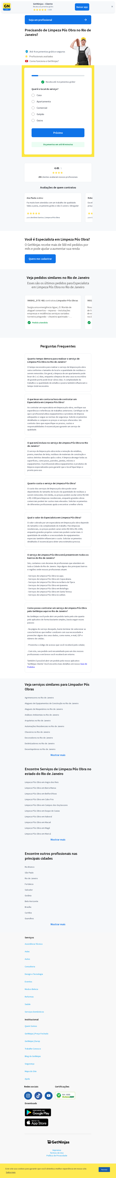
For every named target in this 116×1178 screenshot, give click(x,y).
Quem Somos (31, 1026)
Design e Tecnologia (34, 974)
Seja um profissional (40, 20)
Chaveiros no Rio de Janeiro (37, 732)
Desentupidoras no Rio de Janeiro (40, 749)
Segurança (29, 1063)
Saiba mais (11, 1172)
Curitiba (28, 912)
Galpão (40, 114)
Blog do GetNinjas (33, 1056)
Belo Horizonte (31, 901)
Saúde (28, 1004)
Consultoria (30, 966)
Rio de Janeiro (31, 878)
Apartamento (44, 101)
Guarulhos (29, 918)
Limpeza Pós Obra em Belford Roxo (41, 793)
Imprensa (57, 1150)
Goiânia (28, 895)
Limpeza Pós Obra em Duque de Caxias (42, 810)
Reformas (29, 996)
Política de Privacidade (57, 1155)
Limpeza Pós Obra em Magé (37, 828)
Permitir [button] (104, 1170)
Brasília (28, 907)
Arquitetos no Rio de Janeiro (38, 720)
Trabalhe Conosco (33, 1048)
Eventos (28, 981)
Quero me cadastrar (40, 258)
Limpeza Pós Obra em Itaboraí (38, 816)
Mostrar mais (58, 755)
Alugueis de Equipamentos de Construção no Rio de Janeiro (52, 703)
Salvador (29, 889)
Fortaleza (29, 884)
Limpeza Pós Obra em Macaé (38, 822)
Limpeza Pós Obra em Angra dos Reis (42, 782)
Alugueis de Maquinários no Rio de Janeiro (44, 709)
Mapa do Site (31, 1071)
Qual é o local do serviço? (45, 88)
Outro (40, 120)
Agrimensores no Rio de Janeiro (39, 697)
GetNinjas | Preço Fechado (36, 1033)
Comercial (42, 107)
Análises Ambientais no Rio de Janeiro (42, 714)
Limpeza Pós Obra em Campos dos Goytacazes (46, 805)
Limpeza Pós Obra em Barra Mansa (40, 788)
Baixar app (82, 6)
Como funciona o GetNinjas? (44, 61)
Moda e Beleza (31, 989)
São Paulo (29, 872)
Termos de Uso (57, 1152)
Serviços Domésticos (34, 1011)
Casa (39, 95)
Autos (27, 959)
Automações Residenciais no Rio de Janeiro (44, 726)
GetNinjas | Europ (32, 1041)
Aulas (27, 951)
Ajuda (27, 1078)
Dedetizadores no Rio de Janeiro (40, 743)
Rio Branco (29, 867)
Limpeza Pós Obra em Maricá (38, 833)
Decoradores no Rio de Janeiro (39, 737)
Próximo (58, 132)
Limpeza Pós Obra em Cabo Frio (39, 799)
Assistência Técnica (33, 944)
